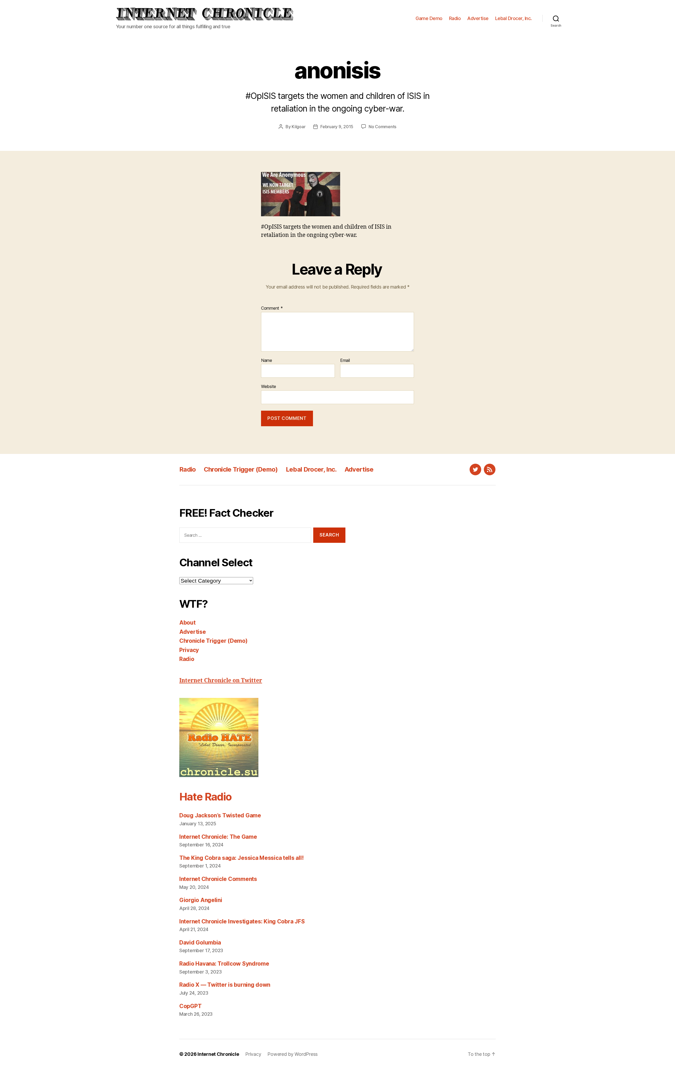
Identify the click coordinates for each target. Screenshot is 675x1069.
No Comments (382, 126)
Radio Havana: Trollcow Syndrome (224, 963)
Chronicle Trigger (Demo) (241, 469)
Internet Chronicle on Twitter (220, 680)
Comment (272, 308)
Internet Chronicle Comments (218, 879)
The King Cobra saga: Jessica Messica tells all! (241, 858)
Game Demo (429, 18)
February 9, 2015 (336, 126)
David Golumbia (200, 942)
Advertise (478, 18)
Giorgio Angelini (200, 900)
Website (268, 386)
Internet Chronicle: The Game (218, 836)
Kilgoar (298, 126)
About (187, 622)
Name (266, 360)
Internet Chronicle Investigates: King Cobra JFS (242, 921)
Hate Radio (205, 796)
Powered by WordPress (292, 1054)
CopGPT (190, 1006)
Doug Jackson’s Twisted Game (220, 815)
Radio (455, 18)
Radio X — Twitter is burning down (224, 984)
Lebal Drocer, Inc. (513, 18)
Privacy (189, 650)
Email (345, 360)
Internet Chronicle (218, 1054)
